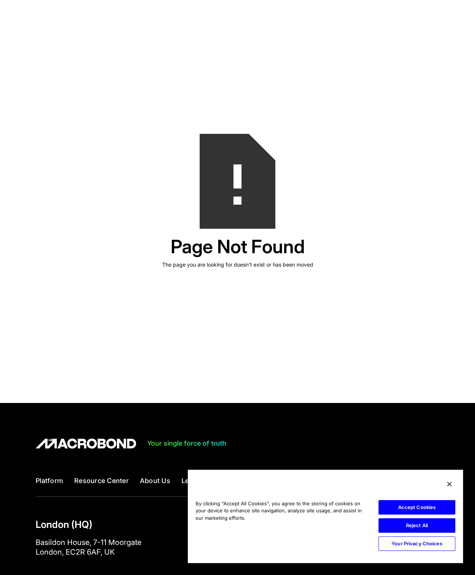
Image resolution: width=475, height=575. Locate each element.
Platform (49, 481)
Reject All (417, 525)
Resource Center (101, 481)
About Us (155, 481)
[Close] (449, 484)
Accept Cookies (417, 507)
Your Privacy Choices (417, 543)
